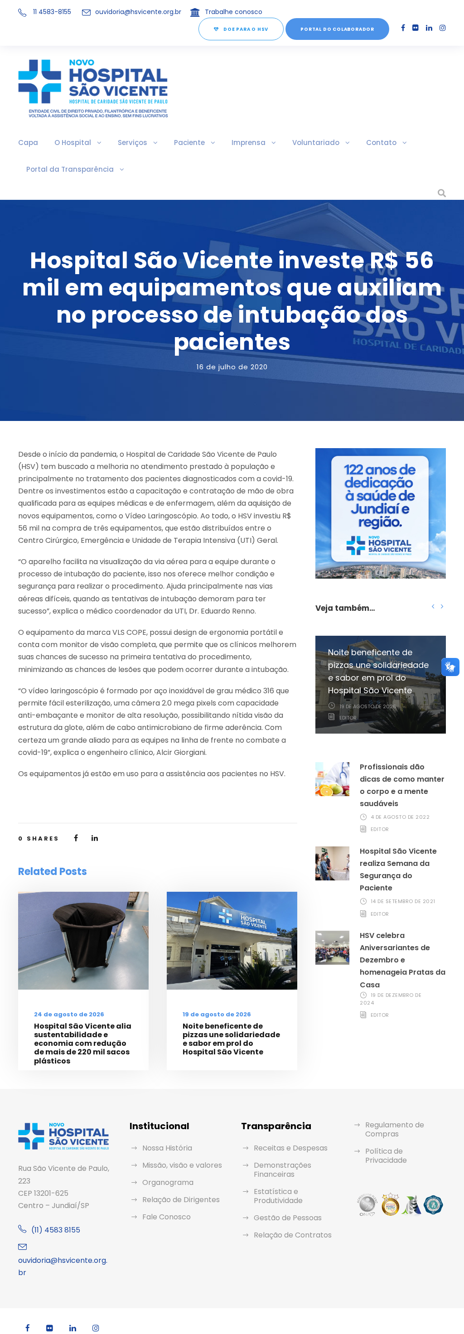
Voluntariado (315, 142)
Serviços (132, 142)
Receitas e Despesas (291, 1148)
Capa (28, 142)
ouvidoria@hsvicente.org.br (138, 11)
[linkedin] (429, 28)
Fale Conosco (166, 1217)
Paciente (189, 142)
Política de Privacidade (386, 1155)
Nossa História (167, 1148)
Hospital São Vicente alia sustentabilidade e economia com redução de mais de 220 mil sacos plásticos (82, 1043)
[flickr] (415, 28)
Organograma (167, 1182)
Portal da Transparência (70, 169)
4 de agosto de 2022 (400, 817)
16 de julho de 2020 (232, 367)
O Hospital (72, 142)
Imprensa (249, 142)
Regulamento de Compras (394, 1129)
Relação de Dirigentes (181, 1199)
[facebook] (403, 28)
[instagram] (443, 28)
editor (348, 717)
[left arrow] (433, 606)
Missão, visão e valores (182, 1165)
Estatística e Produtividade (278, 1196)
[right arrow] (441, 606)
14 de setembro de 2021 (403, 901)
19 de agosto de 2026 (217, 1014)
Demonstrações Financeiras (282, 1169)
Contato (381, 142)
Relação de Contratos (293, 1235)
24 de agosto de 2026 (69, 1014)
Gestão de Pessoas (288, 1218)
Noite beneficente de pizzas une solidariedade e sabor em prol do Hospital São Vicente (231, 1039)
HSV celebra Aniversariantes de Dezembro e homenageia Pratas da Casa (402, 960)
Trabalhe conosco (233, 11)
